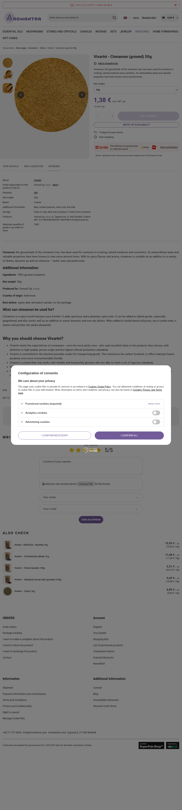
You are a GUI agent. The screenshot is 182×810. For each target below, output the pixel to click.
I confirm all (129, 435)
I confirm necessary (54, 435)
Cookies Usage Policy (99, 386)
